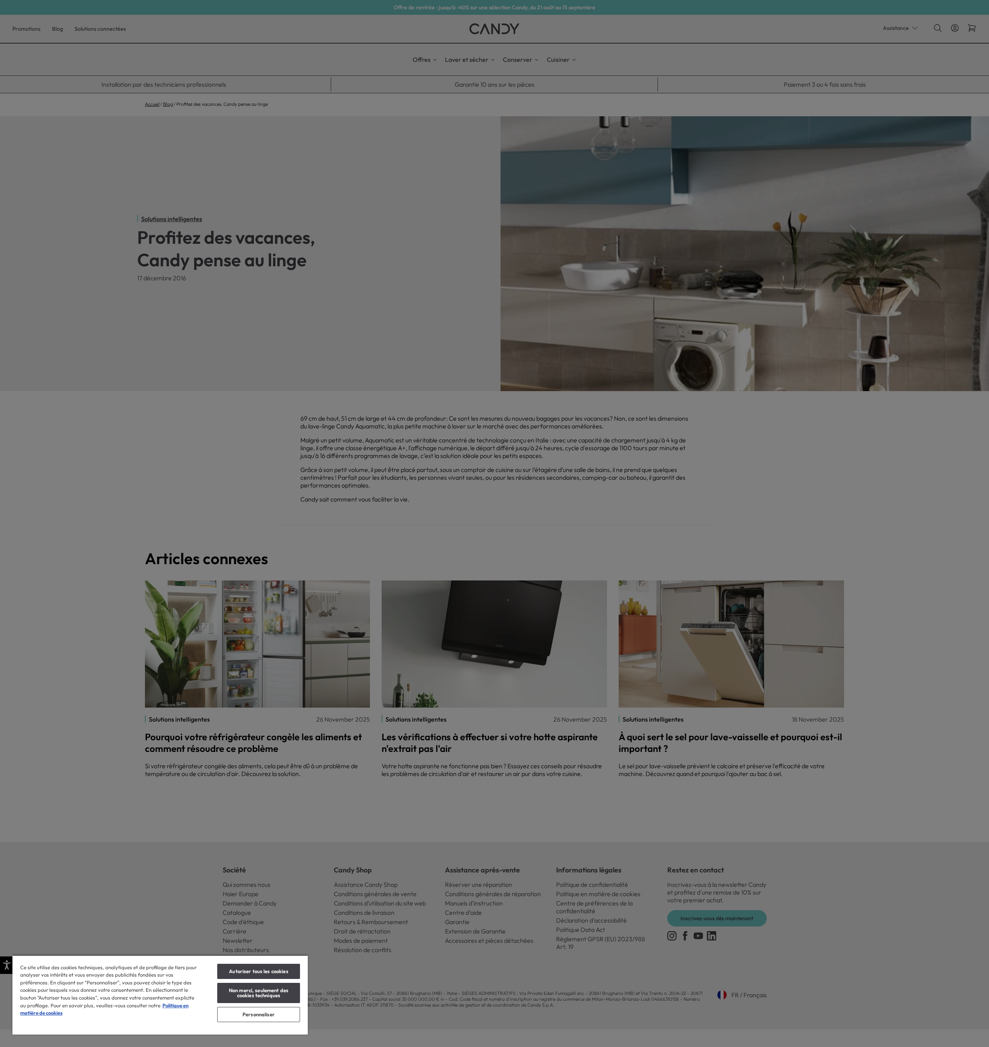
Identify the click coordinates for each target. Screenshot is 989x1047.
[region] (160, 995)
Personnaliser (258, 1014)
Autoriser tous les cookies (258, 971)
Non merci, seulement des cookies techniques (258, 992)
